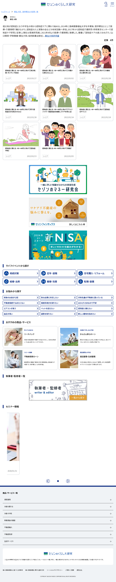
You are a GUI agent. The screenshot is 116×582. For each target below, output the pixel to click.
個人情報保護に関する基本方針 (34, 570)
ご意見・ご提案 (69, 570)
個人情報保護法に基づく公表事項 (13, 570)
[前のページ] (48, 481)
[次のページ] (68, 481)
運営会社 (79, 570)
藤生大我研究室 (52, 35)
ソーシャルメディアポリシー (55, 570)
